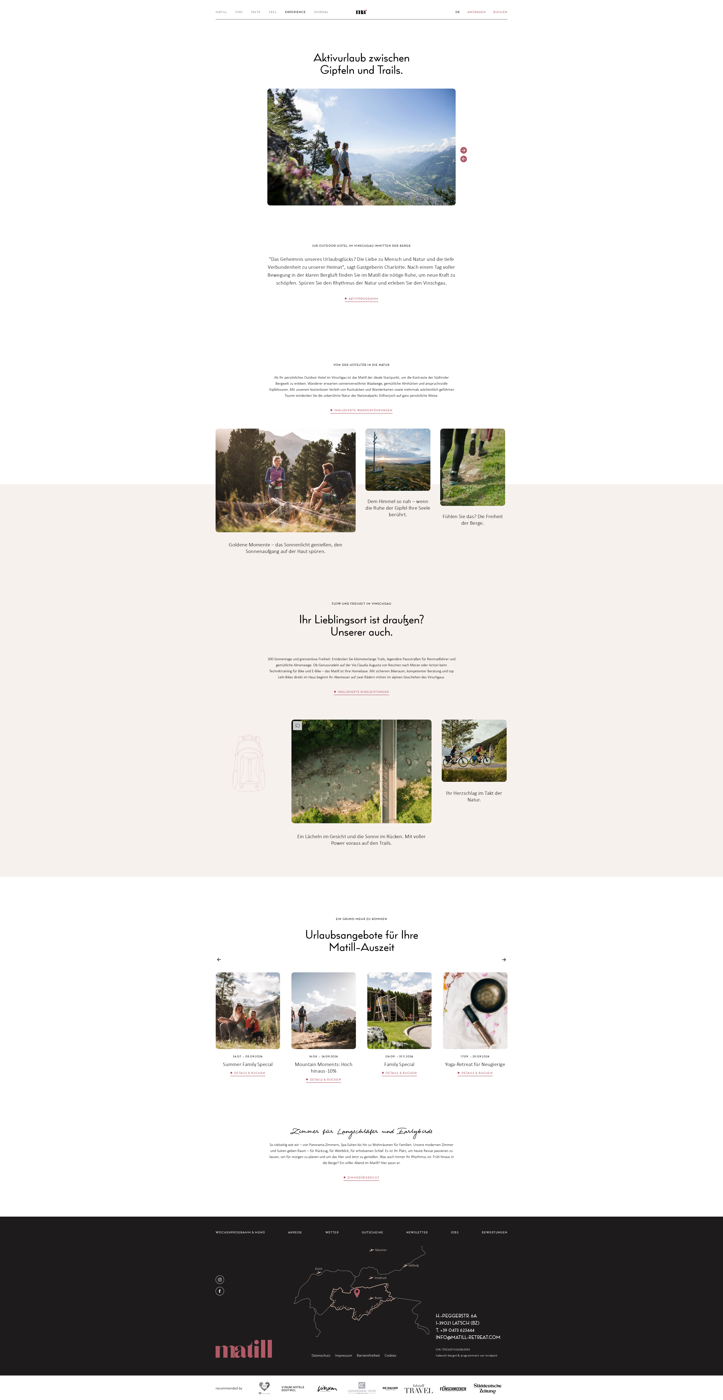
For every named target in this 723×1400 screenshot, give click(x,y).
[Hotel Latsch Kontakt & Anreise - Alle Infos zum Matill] (361, 1291)
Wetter (332, 1232)
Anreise (295, 1232)
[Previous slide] (463, 159)
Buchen (500, 12)
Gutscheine (372, 1232)
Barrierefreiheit (368, 1355)
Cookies (390, 1355)
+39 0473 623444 (457, 1330)
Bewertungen (494, 1232)
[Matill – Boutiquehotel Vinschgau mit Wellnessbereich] (361, 12)
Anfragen (477, 12)
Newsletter (417, 1232)
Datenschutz (321, 1355)
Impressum (343, 1355)
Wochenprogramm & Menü (240, 1232)
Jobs (455, 1232)
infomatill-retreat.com (468, 1337)
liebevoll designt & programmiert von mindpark (466, 1355)
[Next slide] (463, 150)
